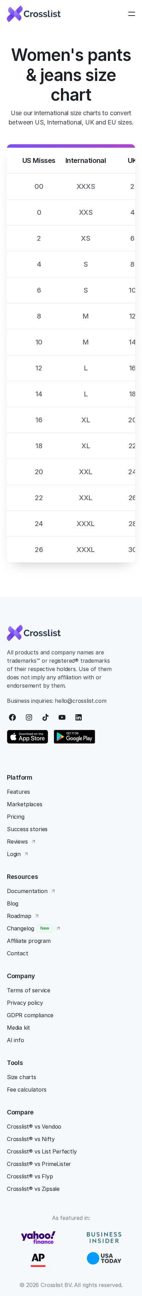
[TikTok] (45, 717)
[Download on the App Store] (27, 737)
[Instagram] (28, 717)
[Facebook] (12, 717)
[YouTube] (62, 717)
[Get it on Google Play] (74, 737)
